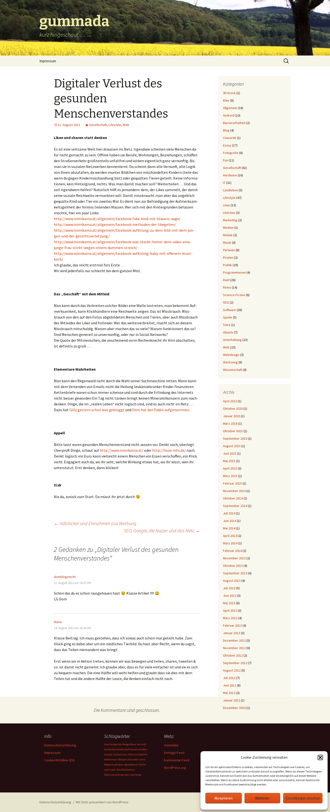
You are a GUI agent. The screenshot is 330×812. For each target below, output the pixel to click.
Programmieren (234, 272)
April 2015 (230, 468)
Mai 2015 (229, 461)
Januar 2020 (231, 416)
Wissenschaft (232, 370)
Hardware (230, 175)
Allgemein (230, 108)
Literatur (229, 212)
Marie (58, 622)
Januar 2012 (231, 700)
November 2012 (234, 648)
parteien (118, 764)
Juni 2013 (229, 595)
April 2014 (230, 536)
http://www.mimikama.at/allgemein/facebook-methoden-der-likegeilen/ (115, 224)
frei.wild (141, 744)
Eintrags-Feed (174, 752)
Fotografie (230, 153)
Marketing (230, 220)
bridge (113, 744)
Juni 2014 (229, 521)
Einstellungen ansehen (303, 798)
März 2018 (230, 423)
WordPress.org (175, 767)
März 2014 (230, 543)
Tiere (226, 325)
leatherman (110, 759)
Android (228, 115)
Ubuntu (228, 332)
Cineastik (229, 138)
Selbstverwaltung (113, 774)
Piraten (228, 257)
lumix (142, 759)
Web (126, 125)
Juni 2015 (229, 453)
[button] (320, 757)
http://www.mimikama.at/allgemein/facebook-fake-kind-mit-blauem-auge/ (117, 218)
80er (226, 100)
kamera (108, 754)
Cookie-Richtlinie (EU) (59, 760)
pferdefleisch (131, 764)
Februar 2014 (232, 550)
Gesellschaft (98, 125)
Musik (227, 242)
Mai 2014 (229, 528)
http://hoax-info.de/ (169, 450)
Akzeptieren (223, 798)
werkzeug (135, 774)
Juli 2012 (229, 678)
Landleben (230, 190)
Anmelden (171, 745)
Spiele (227, 317)
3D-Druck (229, 93)
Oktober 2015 (233, 431)
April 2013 (230, 610)
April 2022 (230, 401)
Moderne (109, 764)
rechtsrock (109, 769)
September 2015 (235, 438)
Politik (227, 265)
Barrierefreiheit (234, 123)
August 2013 (232, 580)
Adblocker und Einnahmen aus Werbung (95, 523)
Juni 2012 (229, 685)
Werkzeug (230, 362)
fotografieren (129, 744)
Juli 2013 (229, 588)
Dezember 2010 (234, 708)
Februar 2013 (232, 625)
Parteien (229, 250)
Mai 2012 (229, 693)
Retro (227, 287)
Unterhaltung (232, 340)
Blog (226, 130)
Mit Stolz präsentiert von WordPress (102, 802)
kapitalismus (120, 754)
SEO (226, 302)
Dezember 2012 (234, 640)
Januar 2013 (231, 633)
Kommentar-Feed (176, 760)
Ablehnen (262, 798)
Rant (226, 280)
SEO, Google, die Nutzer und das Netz (162, 530)
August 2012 (232, 670)
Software (229, 310)
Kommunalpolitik (137, 754)
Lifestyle (114, 125)
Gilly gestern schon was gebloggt (97, 409)
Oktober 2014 (233, 498)
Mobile (228, 235)
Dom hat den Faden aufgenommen (160, 409)
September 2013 (235, 573)
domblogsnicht (65, 577)
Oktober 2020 (233, 408)
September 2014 (235, 506)
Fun (225, 160)
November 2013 (234, 558)
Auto (106, 744)
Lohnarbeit (133, 759)
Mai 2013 (229, 603)
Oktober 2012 (233, 655)
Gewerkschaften (138, 749)
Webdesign (231, 355)
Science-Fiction (234, 295)
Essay (227, 145)
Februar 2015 (232, 483)
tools (126, 774)
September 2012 (235, 663)
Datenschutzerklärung (60, 745)
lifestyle (121, 759)
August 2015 (232, 446)
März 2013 (230, 618)
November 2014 (234, 491)
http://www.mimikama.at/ (121, 450)
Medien (228, 227)
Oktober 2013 (233, 565)
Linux (226, 205)
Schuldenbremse (125, 769)
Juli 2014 (229, 513)
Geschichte (110, 749)
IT (224, 182)
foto (120, 744)
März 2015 (230, 476)
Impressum (47, 61)
